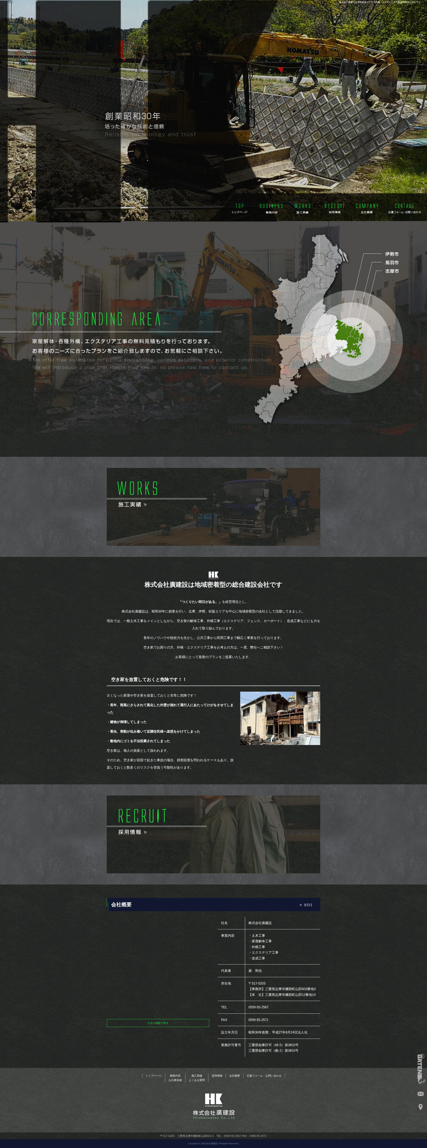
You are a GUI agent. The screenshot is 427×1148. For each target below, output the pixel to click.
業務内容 (270, 207)
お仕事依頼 (175, 1080)
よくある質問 (197, 1080)
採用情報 (335, 207)
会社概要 (367, 207)
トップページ (238, 207)
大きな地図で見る (158, 1023)
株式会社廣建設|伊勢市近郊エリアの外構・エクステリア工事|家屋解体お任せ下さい (381, 2)
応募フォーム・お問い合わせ (404, 207)
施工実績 (302, 207)
